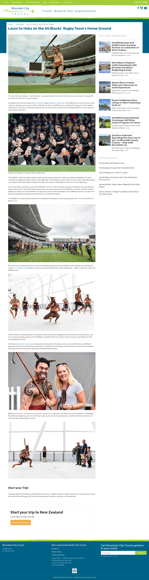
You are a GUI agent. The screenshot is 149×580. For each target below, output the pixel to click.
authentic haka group (25, 344)
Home (5, 2)
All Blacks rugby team (57, 103)
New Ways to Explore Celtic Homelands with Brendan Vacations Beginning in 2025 (124, 66)
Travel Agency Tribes (89, 577)
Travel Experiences (33, 2)
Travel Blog (19, 24)
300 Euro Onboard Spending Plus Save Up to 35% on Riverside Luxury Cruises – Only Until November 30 (126, 140)
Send (141, 553)
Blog (44, 2)
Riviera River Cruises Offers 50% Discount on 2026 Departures (124, 85)
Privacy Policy (57, 552)
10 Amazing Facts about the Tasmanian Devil (116, 168)
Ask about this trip (20, 522)
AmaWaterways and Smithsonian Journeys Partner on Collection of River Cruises (125, 46)
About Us (55, 549)
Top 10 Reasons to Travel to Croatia (113, 172)
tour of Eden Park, (20, 268)
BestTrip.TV (68, 2)
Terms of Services (58, 555)
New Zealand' (38, 103)
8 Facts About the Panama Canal (111, 163)
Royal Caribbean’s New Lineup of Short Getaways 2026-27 (126, 102)
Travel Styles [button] (16, 2)
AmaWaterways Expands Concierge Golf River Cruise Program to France (126, 120)
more (129, 55)
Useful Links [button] (54, 2)
